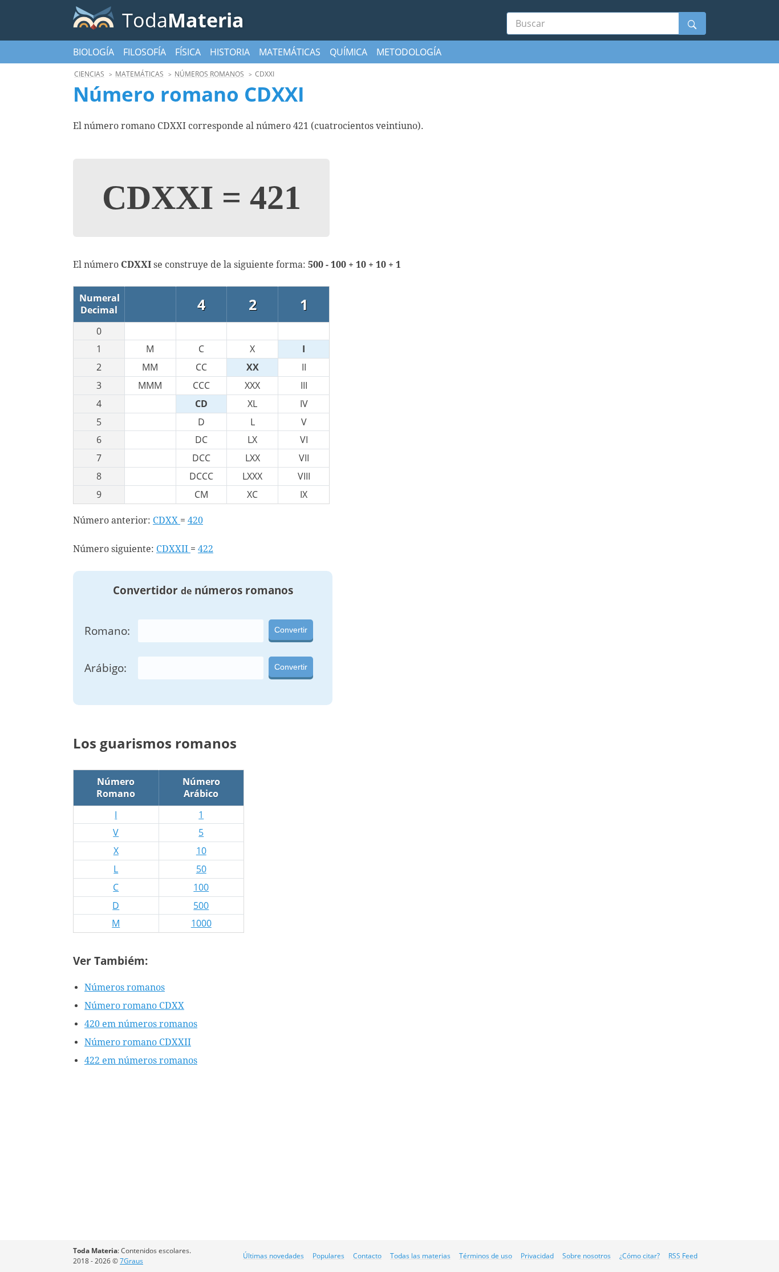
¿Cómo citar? (639, 1256)
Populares (328, 1256)
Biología (93, 52)
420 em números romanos (140, 1024)
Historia (230, 52)
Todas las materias (420, 1256)
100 (201, 887)
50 (201, 869)
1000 (201, 923)
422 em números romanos (140, 1060)
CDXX (166, 520)
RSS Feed (682, 1256)
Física (188, 52)
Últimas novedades (273, 1256)
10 (201, 850)
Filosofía (144, 52)
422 (205, 549)
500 (201, 905)
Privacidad (537, 1256)
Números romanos (124, 987)
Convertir (290, 629)
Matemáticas (289, 52)
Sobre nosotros (586, 1256)
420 (195, 520)
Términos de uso (485, 1256)
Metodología (408, 52)
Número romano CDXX (134, 1005)
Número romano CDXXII (137, 1042)
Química (348, 52)
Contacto (367, 1256)
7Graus (131, 1261)
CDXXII (173, 549)
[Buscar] (692, 23)
